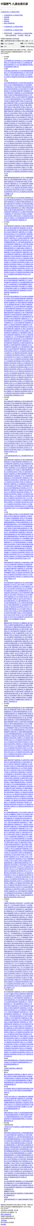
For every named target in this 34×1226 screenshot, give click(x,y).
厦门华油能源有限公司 (20, 633)
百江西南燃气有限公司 (10, 1088)
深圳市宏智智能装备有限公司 (17, 949)
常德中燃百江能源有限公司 (19, 772)
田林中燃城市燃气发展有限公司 (24, 1028)
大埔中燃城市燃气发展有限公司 (19, 927)
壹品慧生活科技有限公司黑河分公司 (14, 363)
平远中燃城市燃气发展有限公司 (24, 941)
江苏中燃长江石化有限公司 (12, 413)
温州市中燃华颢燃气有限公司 (14, 613)
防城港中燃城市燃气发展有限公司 (17, 1002)
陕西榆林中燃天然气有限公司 (18, 1177)
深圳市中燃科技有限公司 (15, 921)
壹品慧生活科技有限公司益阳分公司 (21, 802)
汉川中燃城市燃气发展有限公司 (16, 836)
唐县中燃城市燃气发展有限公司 (24, 109)
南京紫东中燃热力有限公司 (22, 425)
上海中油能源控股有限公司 (12, 455)
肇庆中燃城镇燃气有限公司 (12, 913)
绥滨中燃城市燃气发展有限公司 (21, 341)
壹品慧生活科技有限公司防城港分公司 (21, 1034)
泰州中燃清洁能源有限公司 (12, 429)
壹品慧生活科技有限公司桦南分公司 (17, 393)
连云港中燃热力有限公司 (13, 419)
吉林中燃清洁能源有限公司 (12, 278)
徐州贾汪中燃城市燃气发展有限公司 (14, 431)
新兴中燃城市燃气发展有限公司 (21, 923)
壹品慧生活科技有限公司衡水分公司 (22, 149)
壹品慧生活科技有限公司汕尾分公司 (19, 977)
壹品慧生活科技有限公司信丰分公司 (20, 574)
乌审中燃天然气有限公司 (21, 214)
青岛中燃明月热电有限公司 (25, 534)
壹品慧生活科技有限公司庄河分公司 (20, 274)
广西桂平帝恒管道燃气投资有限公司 (17, 1012)
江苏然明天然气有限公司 (24, 411)
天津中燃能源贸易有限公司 (18, 73)
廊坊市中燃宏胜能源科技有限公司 (20, 95)
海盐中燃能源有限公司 (15, 605)
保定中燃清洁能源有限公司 (12, 89)
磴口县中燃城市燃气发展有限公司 (17, 220)
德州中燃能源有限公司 (24, 522)
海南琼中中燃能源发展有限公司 (21, 1062)
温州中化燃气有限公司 (25, 599)
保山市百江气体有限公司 (22, 1100)
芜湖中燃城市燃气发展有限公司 (13, 460)
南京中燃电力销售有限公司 (15, 421)
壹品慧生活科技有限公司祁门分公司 (20, 498)
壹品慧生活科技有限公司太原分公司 (17, 189)
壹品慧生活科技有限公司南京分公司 (20, 441)
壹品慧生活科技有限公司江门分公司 (14, 967)
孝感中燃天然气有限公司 (17, 816)
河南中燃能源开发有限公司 (12, 715)
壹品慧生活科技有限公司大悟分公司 (14, 867)
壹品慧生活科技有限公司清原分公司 (14, 270)
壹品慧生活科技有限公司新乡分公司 (20, 748)
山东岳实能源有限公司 (15, 540)
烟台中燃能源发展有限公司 (19, 548)
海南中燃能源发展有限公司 (12, 1060)
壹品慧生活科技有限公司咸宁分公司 (14, 881)
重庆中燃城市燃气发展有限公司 (13, 1074)
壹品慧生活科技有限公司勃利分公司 (17, 355)
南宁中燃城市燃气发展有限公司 (13, 992)
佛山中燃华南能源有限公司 (12, 931)
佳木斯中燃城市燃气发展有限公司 (16, 300)
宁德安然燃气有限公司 (19, 667)
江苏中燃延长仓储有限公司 (18, 415)
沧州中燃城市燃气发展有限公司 (13, 93)
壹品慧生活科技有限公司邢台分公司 (19, 167)
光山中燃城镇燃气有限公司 (12, 728)
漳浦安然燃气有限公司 (17, 671)
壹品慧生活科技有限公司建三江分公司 (22, 367)
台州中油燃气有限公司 (23, 597)
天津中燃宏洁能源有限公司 (12, 71)
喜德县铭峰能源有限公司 (19, 1119)
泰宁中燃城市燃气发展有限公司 (17, 685)
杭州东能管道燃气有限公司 (17, 619)
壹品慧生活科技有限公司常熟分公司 (14, 437)
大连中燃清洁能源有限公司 (25, 242)
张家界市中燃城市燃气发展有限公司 (19, 764)
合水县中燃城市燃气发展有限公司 (14, 1181)
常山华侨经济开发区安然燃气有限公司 (22, 681)
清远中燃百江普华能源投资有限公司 (14, 943)
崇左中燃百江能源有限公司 (12, 1006)
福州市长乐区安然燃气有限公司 (15, 659)
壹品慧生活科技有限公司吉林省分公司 (17, 286)
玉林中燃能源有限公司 (10, 1000)
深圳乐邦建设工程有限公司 (12, 947)
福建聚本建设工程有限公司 (24, 699)
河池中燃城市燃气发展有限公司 (20, 1018)
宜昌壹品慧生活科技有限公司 (23, 818)
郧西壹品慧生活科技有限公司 (15, 893)
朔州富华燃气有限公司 (23, 181)
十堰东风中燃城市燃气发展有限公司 (17, 822)
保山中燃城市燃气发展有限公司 (16, 1098)
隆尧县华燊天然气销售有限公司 (16, 133)
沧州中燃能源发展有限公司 (12, 83)
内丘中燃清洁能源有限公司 (15, 99)
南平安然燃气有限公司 (17, 663)
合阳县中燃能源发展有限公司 (24, 1155)
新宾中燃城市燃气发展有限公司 (21, 256)
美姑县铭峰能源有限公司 (13, 1114)
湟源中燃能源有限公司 (10, 1199)
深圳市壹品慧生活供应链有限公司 (14, 953)
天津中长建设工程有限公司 (19, 75)
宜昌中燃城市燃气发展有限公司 (13, 820)
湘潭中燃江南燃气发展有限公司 (15, 788)
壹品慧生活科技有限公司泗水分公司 (20, 558)
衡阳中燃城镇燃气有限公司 (18, 780)
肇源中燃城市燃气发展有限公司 (13, 312)
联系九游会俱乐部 (11, 35)
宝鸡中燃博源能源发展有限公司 (13, 1139)
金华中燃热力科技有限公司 (18, 595)
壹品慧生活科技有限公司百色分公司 (14, 1030)
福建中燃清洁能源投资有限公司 (23, 627)
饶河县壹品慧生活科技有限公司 (13, 339)
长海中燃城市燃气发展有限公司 (15, 236)
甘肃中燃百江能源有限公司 (12, 1185)
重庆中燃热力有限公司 (23, 1082)
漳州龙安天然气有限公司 (11, 683)
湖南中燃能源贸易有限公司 (19, 782)
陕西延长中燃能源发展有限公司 (13, 1147)
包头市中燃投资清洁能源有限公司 (14, 200)
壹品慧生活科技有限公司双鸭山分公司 (15, 375)
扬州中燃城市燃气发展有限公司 (21, 403)
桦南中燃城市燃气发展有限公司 (21, 314)
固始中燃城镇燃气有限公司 (12, 722)
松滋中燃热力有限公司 (17, 852)
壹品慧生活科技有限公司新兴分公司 (19, 983)
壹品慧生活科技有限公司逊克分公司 (19, 387)
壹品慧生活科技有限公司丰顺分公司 (16, 961)
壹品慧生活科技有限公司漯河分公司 (20, 754)
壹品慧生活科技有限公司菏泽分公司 (22, 552)
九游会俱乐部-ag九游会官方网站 (10, 12)
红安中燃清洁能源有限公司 (19, 838)
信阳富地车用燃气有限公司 (25, 713)
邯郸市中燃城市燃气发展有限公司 (17, 121)
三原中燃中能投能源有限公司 (24, 1137)
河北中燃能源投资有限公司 (12, 125)
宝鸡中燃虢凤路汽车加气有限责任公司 (19, 1161)
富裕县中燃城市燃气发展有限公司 (21, 324)
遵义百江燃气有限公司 (16, 1090)
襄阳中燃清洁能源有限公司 (23, 863)
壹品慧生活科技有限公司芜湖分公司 (19, 504)
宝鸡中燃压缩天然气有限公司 (24, 1173)
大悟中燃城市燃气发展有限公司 (17, 828)
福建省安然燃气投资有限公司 (12, 623)
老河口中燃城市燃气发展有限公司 (21, 848)
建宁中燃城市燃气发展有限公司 (16, 689)
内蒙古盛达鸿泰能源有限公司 (12, 208)
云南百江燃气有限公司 (10, 1096)
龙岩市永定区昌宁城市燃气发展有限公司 (21, 675)
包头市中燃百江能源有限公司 (24, 198)
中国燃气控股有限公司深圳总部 (13, 903)
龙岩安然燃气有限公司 (19, 669)
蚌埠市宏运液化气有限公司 (16, 472)
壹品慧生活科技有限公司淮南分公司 (21, 492)
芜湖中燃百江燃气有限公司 (15, 486)
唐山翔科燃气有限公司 (20, 107)
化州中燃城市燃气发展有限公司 (22, 935)
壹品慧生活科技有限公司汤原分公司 (14, 381)
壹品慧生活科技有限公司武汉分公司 (14, 897)
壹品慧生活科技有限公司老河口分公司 (15, 873)
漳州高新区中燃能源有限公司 (15, 637)
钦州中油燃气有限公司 (17, 1026)
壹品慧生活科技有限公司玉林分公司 (22, 1052)
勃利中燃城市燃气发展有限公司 (20, 318)
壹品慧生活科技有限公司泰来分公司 (21, 379)
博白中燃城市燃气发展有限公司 (19, 1008)
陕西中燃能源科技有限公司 (19, 1143)
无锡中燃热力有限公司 (26, 429)
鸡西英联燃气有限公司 (26, 333)
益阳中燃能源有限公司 (16, 762)
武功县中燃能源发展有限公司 (18, 1153)
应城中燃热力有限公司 (20, 889)
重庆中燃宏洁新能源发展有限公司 (18, 1080)
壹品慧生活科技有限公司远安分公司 (20, 885)
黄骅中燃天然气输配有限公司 (15, 127)
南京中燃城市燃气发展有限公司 (13, 401)
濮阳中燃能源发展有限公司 (24, 719)
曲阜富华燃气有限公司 (26, 536)
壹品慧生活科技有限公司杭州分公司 (21, 607)
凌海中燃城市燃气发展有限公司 (21, 252)
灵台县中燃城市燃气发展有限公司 (14, 1187)
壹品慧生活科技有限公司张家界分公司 (15, 804)
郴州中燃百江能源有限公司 (14, 778)
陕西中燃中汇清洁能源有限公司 (21, 1149)
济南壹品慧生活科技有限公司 (14, 526)
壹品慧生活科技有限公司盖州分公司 (22, 262)
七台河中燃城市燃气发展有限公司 (23, 337)
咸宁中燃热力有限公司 (17, 861)
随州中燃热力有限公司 (20, 855)
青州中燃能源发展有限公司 (12, 536)
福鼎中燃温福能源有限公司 (18, 625)
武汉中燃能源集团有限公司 (12, 812)
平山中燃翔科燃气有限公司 (19, 135)
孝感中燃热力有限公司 (26, 865)
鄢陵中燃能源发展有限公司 (16, 717)
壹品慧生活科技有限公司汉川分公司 (21, 871)
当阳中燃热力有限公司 (15, 832)
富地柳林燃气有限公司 (12, 67)
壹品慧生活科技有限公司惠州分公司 (22, 965)
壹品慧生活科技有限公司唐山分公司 (20, 161)
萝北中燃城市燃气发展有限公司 (13, 335)
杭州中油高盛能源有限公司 (23, 591)
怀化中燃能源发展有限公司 (20, 784)
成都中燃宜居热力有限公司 (12, 1112)
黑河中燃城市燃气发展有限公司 (15, 308)
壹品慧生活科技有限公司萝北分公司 (14, 369)
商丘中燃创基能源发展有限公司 (15, 734)
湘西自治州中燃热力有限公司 (21, 790)
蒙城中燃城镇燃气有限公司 (25, 474)
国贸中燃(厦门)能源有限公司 (24, 691)
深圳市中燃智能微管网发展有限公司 (16, 957)
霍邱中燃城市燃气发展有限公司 (20, 466)
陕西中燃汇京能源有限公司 (15, 1141)
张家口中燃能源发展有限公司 (24, 115)
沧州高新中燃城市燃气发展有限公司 (21, 91)
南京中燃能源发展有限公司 (20, 423)
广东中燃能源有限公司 (16, 933)
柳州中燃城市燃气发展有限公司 (15, 996)
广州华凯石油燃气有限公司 (18, 905)
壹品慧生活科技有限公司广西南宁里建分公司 (17, 1036)
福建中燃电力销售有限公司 (23, 641)
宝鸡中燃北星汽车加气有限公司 (20, 1169)
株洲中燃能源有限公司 (13, 768)
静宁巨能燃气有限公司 (26, 1185)
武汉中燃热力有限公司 (26, 812)
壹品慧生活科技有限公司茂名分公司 (20, 971)
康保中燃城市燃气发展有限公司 (24, 129)
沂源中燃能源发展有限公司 (19, 520)
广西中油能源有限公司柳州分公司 (22, 1004)
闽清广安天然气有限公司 (18, 653)
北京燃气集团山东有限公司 (12, 514)
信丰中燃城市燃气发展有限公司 (16, 564)
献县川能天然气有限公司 (22, 137)
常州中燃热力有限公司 (21, 409)
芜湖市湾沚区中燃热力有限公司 (16, 482)
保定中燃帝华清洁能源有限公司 (24, 87)
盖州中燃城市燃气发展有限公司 (17, 232)
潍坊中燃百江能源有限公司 (15, 546)
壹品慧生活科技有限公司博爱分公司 (14, 738)
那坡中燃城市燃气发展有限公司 (19, 1022)
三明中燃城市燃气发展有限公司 (19, 631)
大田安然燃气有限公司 (10, 677)
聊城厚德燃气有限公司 (19, 518)
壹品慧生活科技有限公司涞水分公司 (14, 151)
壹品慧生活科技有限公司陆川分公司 (17, 1042)
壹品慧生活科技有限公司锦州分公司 (14, 264)
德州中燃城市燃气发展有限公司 (19, 516)
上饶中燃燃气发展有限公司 (22, 570)
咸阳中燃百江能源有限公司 (25, 1145)
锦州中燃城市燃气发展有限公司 (19, 228)
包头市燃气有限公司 (10, 198)
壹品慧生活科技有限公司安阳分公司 (22, 736)
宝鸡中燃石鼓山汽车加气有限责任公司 (15, 1157)
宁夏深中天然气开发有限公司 (12, 1127)
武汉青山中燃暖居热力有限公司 (13, 814)
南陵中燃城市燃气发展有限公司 (13, 476)
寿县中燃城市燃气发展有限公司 (21, 478)
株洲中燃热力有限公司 (21, 774)
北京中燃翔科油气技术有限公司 (13, 60)
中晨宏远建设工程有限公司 (24, 248)
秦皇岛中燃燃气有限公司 (18, 101)
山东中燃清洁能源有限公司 (20, 542)
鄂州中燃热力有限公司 (15, 834)
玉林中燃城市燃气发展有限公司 (23, 998)
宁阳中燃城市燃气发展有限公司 (17, 532)
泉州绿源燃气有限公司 (16, 695)
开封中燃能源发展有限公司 (19, 730)
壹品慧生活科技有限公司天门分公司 (22, 879)
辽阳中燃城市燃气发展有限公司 (13, 244)
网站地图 (4, 1220)
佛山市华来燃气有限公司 (26, 929)
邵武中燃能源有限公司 (15, 645)
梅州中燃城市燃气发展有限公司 (15, 909)
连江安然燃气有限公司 (19, 661)
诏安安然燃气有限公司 (12, 679)
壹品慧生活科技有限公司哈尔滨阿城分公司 (20, 361)
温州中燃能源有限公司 (10, 601)
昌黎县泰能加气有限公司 (11, 119)
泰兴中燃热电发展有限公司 (25, 427)
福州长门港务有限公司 (10, 701)
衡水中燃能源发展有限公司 (18, 85)
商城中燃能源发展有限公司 (22, 711)
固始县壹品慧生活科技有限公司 (23, 726)
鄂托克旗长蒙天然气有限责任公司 (14, 204)
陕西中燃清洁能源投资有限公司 (13, 1133)
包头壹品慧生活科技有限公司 (24, 206)
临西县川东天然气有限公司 (12, 131)
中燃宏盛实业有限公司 (10, 117)
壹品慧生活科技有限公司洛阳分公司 (20, 742)
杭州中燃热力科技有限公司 (16, 588)
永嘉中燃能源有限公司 (24, 601)
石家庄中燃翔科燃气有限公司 (17, 105)
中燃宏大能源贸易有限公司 (20, 1076)
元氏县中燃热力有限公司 (17, 113)
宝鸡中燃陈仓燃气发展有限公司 (20, 1165)
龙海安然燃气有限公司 (16, 673)
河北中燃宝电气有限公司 (24, 123)
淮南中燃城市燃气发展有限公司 (21, 462)
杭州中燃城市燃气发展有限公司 (13, 582)
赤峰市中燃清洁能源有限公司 (24, 202)
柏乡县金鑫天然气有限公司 (25, 117)
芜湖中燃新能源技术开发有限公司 (18, 488)
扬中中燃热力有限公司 (19, 433)
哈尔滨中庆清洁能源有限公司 (12, 296)
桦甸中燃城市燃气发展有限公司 (19, 290)
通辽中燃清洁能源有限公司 (18, 210)
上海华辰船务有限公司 (26, 455)
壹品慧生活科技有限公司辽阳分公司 (22, 268)
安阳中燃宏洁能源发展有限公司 (13, 707)
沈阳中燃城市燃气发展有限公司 (13, 226)
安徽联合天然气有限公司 (14, 470)
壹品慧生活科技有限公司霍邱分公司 (14, 494)
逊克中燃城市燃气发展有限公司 (19, 349)
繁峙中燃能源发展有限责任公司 (13, 177)
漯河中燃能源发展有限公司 (18, 724)
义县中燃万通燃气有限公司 (20, 246)
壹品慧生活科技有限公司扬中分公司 (21, 447)
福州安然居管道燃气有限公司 (21, 655)
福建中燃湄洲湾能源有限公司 (12, 629)
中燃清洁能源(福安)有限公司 (22, 639)
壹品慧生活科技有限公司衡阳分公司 (17, 796)
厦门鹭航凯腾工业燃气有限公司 (19, 647)
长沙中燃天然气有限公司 (15, 770)
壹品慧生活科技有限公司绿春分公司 (19, 1106)
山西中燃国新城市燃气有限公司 (19, 179)
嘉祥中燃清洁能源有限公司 (22, 528)
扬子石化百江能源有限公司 (24, 435)
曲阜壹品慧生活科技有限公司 (12, 538)
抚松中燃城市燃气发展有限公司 (17, 280)
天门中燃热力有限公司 (24, 857)
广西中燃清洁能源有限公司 (16, 1016)
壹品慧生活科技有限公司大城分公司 (16, 145)
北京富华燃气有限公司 (16, 62)
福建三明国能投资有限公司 (20, 697)
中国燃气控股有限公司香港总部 (13, 1068)
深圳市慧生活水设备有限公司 (23, 951)
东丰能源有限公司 (13, 284)
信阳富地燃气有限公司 (16, 709)
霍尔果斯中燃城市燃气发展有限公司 (14, 1193)
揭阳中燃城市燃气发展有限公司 (15, 939)
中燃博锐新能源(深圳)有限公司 (16, 915)
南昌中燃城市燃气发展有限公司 (13, 562)
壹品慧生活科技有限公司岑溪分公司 (14, 1054)
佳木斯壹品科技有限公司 (14, 304)
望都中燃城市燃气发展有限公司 (13, 111)
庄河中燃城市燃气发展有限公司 (13, 250)
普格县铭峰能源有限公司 (14, 1117)
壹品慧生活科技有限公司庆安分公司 (22, 373)
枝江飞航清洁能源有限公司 (25, 895)
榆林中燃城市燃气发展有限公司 (16, 1135)
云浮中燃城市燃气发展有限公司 (24, 911)
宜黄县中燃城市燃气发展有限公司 (16, 568)
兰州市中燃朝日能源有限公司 (23, 1183)
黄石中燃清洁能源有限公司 (14, 844)
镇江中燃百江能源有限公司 (19, 407)
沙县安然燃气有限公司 (19, 665)
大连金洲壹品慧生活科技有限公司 (20, 240)
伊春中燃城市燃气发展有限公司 (24, 310)
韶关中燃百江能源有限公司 (25, 945)
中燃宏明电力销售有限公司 (19, 917)
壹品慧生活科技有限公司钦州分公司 (16, 1048)
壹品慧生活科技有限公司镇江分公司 (14, 449)
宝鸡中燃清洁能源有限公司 (12, 1175)
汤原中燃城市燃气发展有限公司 (20, 345)
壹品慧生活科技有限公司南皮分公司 (20, 155)
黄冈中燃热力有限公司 (13, 842)
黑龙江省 (27, 35)
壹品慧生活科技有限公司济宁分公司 (14, 554)
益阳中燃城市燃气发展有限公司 (13, 760)
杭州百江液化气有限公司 (19, 584)
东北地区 (20, 35)
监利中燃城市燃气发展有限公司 (16, 846)
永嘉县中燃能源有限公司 (11, 609)
